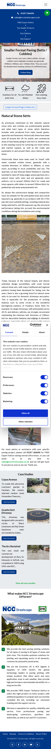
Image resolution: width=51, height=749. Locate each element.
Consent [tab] (9, 332)
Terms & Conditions (26, 734)
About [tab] (42, 332)
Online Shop (25, 72)
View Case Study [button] (9, 502)
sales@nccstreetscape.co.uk (27, 17)
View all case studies (25, 583)
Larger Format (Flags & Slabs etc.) (20, 107)
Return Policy (41, 734)
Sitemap (12, 734)
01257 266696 (27, 13)
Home (5, 734)
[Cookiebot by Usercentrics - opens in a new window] (31, 325)
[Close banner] (47, 325)
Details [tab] (25, 332)
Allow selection (26, 422)
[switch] (44, 385)
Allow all (25, 413)
